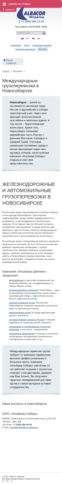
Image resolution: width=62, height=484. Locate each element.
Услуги (26, 45)
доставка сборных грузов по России (26, 319)
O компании (16, 45)
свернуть (10, 9)
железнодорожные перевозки (23, 290)
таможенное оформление (22, 333)
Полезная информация (25, 49)
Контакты (43, 49)
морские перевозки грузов (22, 303)
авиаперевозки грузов (20, 312)
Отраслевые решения (41, 45)
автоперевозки (16, 280)
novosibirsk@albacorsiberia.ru (23, 427)
